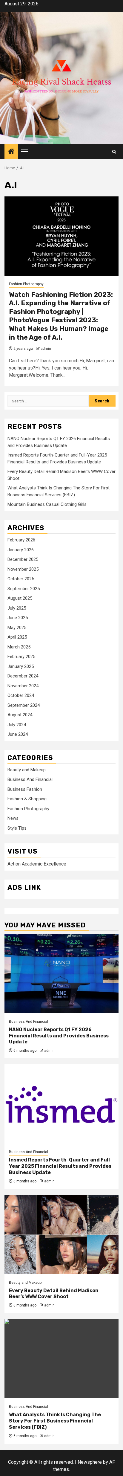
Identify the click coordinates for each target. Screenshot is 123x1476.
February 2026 (21, 540)
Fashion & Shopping (27, 799)
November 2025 (23, 569)
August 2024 (19, 715)
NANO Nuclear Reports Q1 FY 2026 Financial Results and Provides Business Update (59, 1036)
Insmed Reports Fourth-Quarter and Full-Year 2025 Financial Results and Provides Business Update (60, 1166)
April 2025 (17, 637)
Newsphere (90, 1462)
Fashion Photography (26, 284)
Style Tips (17, 828)
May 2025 (16, 627)
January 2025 (20, 666)
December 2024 (22, 676)
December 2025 (22, 559)
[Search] (114, 152)
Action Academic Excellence (36, 864)
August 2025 (19, 598)
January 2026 (20, 549)
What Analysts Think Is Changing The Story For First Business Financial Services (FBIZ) (55, 1421)
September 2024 (23, 705)
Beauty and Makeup (26, 770)
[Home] (11, 152)
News (13, 818)
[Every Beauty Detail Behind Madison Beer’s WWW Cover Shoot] (61, 1234)
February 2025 (21, 656)
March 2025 (18, 647)
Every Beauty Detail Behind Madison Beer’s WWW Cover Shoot (54, 1294)
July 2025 (16, 608)
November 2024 (23, 686)
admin (46, 349)
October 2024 (20, 695)
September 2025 (23, 588)
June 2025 (17, 617)
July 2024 (16, 724)
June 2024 (17, 734)
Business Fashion (24, 789)
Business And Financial (30, 779)
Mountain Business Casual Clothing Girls (47, 504)
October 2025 (20, 578)
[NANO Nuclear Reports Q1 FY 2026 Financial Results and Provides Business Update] (61, 973)
